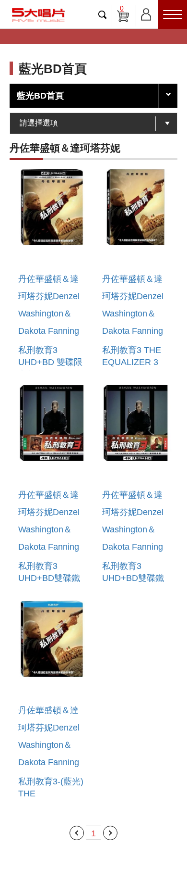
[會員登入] (146, 13)
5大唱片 (38, 15)
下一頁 (110, 833)
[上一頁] (77, 833)
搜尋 (102, 14)
